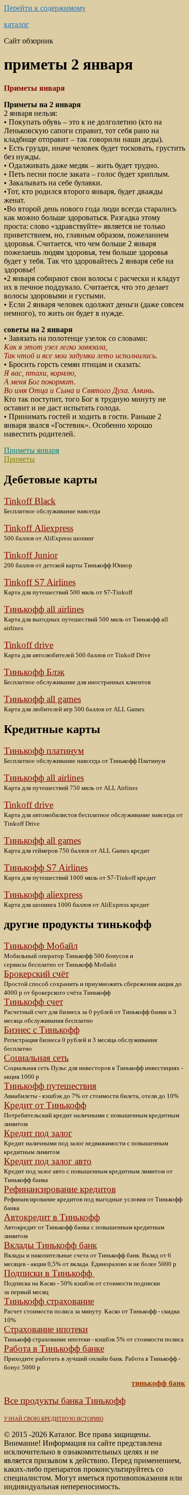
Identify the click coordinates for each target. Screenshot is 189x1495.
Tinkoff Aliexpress (38, 528)
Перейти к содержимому (45, 8)
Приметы (19, 459)
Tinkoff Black (30, 501)
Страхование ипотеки (46, 1329)
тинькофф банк (158, 1383)
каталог (16, 24)
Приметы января (31, 450)
